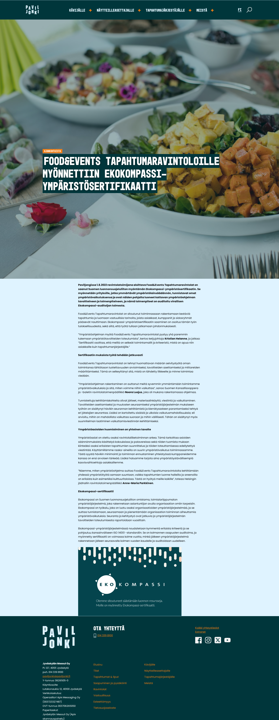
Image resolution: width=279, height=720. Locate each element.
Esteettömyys (102, 702)
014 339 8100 (105, 635)
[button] (249, 10)
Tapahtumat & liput (106, 677)
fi (240, 10)
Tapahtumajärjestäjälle (165, 10)
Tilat (96, 671)
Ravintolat (100, 689)
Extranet (200, 632)
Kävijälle (77, 10)
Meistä (201, 10)
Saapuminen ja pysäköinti (110, 683)
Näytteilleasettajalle (115, 10)
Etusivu (97, 664)
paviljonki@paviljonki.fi (56, 676)
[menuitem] (80, 10)
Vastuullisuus (101, 695)
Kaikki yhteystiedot (207, 628)
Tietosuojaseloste (104, 708)
